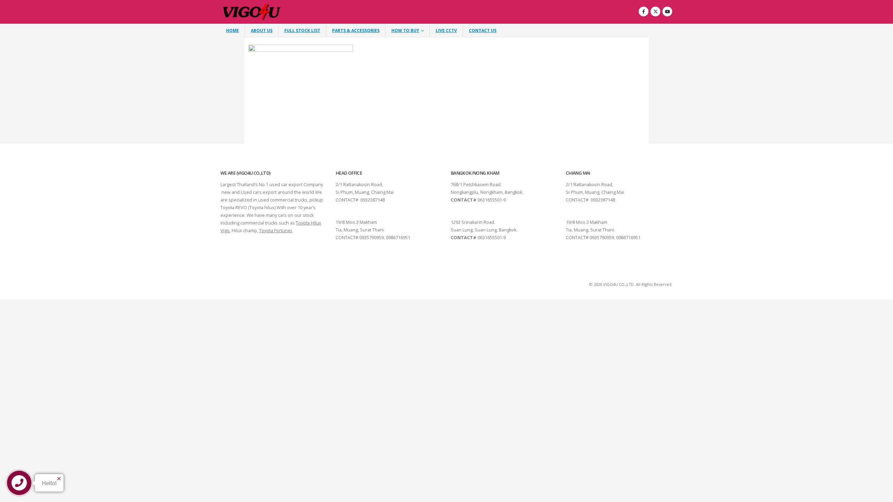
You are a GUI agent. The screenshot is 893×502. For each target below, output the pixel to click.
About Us (261, 30)
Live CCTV (446, 30)
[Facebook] (643, 11)
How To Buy (405, 30)
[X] (655, 11)
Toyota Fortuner (275, 231)
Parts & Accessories (356, 30)
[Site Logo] (252, 12)
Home (232, 30)
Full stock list (302, 30)
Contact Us (482, 30)
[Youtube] (667, 11)
